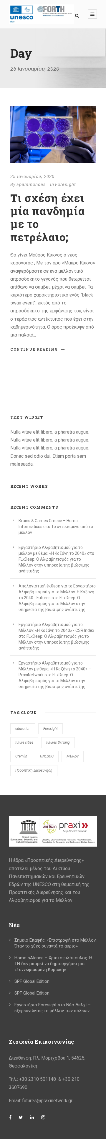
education (22, 729)
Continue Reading (34, 349)
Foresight (65, 184)
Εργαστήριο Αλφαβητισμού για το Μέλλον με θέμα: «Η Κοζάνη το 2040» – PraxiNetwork (55, 669)
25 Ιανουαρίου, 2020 (32, 176)
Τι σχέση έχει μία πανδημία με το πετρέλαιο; (47, 217)
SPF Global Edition (31, 981)
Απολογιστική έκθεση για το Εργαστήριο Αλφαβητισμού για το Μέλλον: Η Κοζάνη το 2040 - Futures (57, 592)
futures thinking (58, 742)
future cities (24, 742)
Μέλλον (73, 756)
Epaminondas (31, 184)
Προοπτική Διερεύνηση (33, 770)
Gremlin (21, 756)
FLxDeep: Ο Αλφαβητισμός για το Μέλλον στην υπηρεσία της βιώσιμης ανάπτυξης (54, 565)
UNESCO (47, 756)
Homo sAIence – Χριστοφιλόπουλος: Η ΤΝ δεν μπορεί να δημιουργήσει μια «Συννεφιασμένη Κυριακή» (53, 963)
